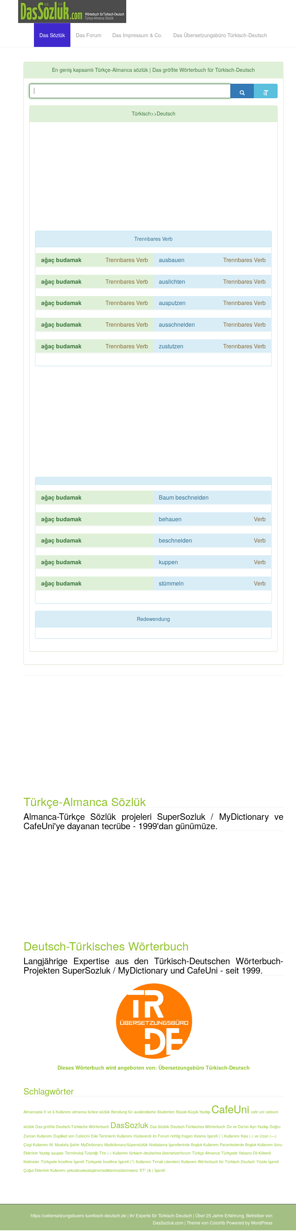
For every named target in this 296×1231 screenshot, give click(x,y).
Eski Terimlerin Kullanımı (111, 1136)
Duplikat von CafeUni (71, 1136)
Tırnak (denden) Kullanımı (174, 1161)
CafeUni (230, 1108)
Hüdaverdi (142, 1136)
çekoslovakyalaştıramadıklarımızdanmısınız (102, 1170)
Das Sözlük (52, 35)
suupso (57, 1153)
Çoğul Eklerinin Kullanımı (44, 1170)
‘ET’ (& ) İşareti (152, 1170)
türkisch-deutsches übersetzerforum (160, 1153)
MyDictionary (92, 1144)
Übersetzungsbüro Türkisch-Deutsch (204, 1067)
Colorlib (217, 1222)
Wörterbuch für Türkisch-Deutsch (226, 1161)
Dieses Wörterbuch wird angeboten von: (107, 1067)
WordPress (262, 1222)
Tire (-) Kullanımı (113, 1153)
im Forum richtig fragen (173, 1136)
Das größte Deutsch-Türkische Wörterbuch (72, 1126)
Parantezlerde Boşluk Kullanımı (246, 1144)
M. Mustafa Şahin (64, 1144)
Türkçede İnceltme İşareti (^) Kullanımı (118, 1161)
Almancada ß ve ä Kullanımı (47, 1111)
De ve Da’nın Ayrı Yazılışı (247, 1126)
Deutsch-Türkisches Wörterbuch (197, 1126)
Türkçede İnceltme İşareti (62, 1161)
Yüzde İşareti (267, 1161)
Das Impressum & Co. (137, 35)
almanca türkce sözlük (91, 1111)
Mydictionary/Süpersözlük (126, 1144)
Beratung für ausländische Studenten (143, 1111)
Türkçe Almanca (206, 1153)
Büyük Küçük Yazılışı (193, 1111)
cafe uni (257, 1111)
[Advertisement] (165, 178)
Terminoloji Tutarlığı (81, 1153)
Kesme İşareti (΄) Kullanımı (216, 1136)
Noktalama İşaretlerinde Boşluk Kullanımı (183, 1144)
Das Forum (88, 35)
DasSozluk (129, 1124)
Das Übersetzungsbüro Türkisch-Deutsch (220, 35)
